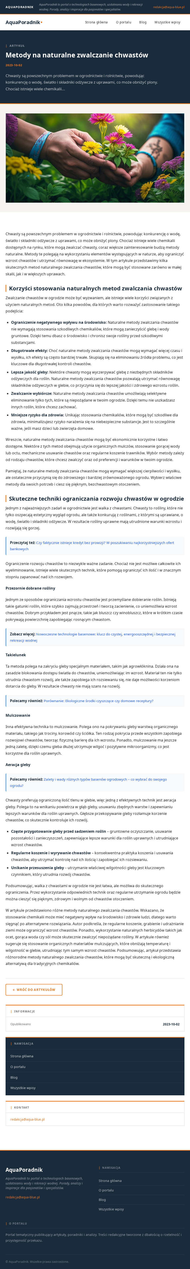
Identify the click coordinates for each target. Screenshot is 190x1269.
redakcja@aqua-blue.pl (168, 7)
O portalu (123, 22)
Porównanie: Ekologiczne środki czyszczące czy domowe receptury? (98, 700)
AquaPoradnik (20, 7)
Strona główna (96, 22)
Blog (142, 22)
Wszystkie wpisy (167, 22)
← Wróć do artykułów (34, 990)
